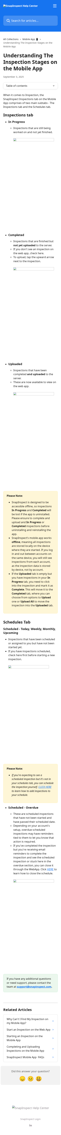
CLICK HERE (44, 787)
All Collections (11, 39)
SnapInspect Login (30, 1119)
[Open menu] (55, 6)
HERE (50, 869)
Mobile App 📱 (30, 39)
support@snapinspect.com (34, 986)
